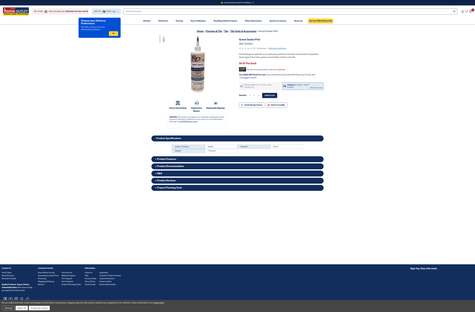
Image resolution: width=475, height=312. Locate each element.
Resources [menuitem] (298, 21)
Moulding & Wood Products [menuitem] (225, 21)
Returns (41, 285)
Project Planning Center (71, 285)
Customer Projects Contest (110, 276)
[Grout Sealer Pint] (197, 64)
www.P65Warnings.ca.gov (188, 122)
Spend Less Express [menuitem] (277, 21)
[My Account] (462, 11)
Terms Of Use (90, 282)
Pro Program (67, 279)
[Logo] (16, 11)
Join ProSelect (67, 282)
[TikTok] (27, 299)
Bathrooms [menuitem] (163, 21)
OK (113, 33)
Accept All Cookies (39, 308)
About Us (88, 273)
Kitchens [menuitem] (147, 21)
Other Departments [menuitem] (253, 21)
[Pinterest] (22, 299)
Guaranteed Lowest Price (48, 276)
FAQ (86, 276)
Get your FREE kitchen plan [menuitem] (320, 21)
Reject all (22, 308)
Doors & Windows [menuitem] (198, 21)
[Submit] (454, 11)
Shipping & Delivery (46, 282)
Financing (42, 279)
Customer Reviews (106, 279)
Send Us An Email (9, 279)
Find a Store (7, 273)
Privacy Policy (90, 279)
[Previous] (171, 64)
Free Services (67, 273)
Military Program (68, 276)
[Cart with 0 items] (470, 11)
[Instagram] (16, 299)
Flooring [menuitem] (179, 21)
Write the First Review (277, 49)
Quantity (243, 95)
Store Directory (8, 276)
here (246, 78)
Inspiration (103, 273)
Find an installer (278, 105)
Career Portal (90, 285)
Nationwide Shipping (215, 108)
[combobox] (290, 11)
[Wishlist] (466, 11)
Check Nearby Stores (253, 105)
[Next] (223, 64)
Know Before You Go (46, 273)
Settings (8, 308)
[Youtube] (11, 299)
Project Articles (105, 282)
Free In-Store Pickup (178, 108)
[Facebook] (5, 299)
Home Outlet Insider (107, 285)
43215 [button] (291, 87)
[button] (237, 2)
